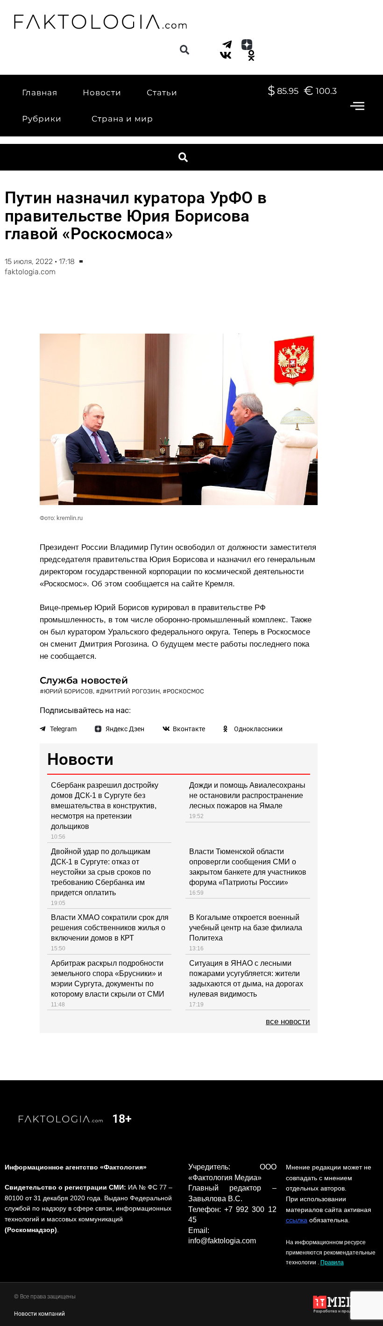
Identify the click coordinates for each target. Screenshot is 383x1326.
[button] (184, 49)
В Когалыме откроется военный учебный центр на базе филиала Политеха (245, 927)
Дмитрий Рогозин (130, 691)
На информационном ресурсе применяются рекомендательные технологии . (331, 1252)
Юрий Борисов (68, 691)
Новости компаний (39, 1314)
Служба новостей (84, 680)
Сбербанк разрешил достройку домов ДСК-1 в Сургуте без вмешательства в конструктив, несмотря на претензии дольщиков (104, 805)
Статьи (162, 92)
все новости (288, 1021)
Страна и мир (122, 118)
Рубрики (42, 118)
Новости (102, 92)
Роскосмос (185, 691)
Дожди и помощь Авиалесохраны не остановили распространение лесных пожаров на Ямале (247, 795)
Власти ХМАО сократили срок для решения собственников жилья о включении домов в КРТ (110, 927)
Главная (39, 92)
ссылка (296, 1220)
